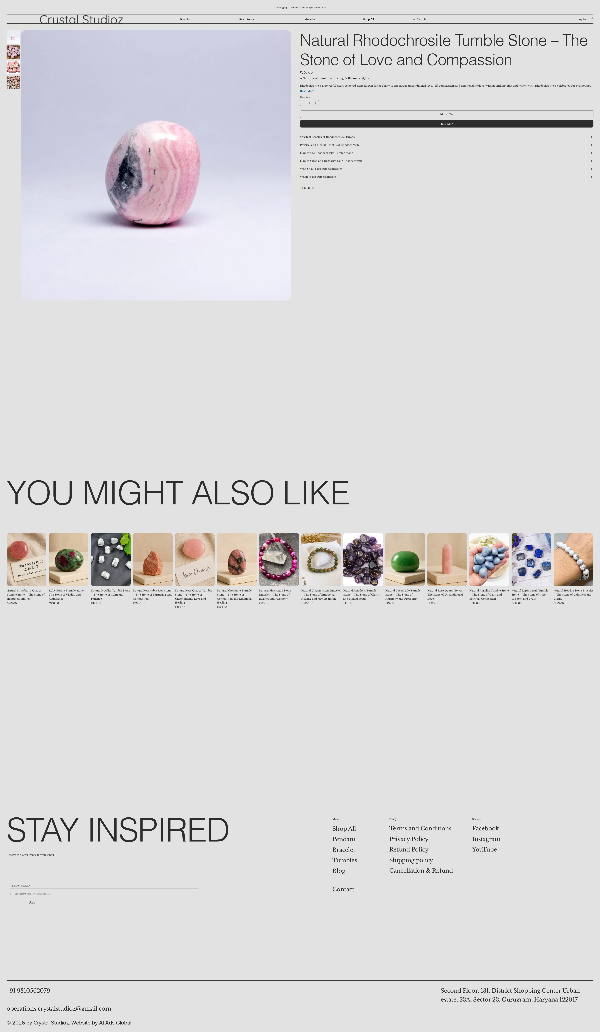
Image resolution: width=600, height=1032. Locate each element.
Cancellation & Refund (421, 870)
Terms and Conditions (420, 828)
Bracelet (343, 849)
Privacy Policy (408, 839)
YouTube (484, 849)
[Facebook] (305, 188)
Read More (307, 91)
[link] (591, 19)
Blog (338, 870)
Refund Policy (409, 849)
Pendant (343, 839)
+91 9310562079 (318, 7)
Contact (343, 889)
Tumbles (344, 860)
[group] (300, 571)
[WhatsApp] (301, 188)
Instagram (486, 839)
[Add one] (315, 103)
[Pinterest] (309, 188)
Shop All (344, 828)
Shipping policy (411, 860)
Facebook (485, 828)
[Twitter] (312, 188)
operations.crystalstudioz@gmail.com (59, 1008)
